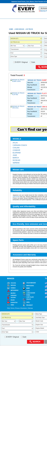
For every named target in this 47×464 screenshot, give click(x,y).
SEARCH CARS (34, 15)
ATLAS (15, 143)
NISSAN (21, 29)
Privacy (17, 308)
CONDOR (16, 150)
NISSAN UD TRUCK (35, 80)
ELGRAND (17, 153)
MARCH (16, 158)
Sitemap (30, 308)
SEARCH (36, 342)
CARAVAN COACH (20, 145)
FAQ (8, 308)
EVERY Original (21, 62)
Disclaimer (24, 308)
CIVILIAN (16, 148)
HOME (17, 15)
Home (11, 29)
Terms (12, 308)
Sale (33, 62)
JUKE (15, 155)
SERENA (16, 163)
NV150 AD (16, 160)
